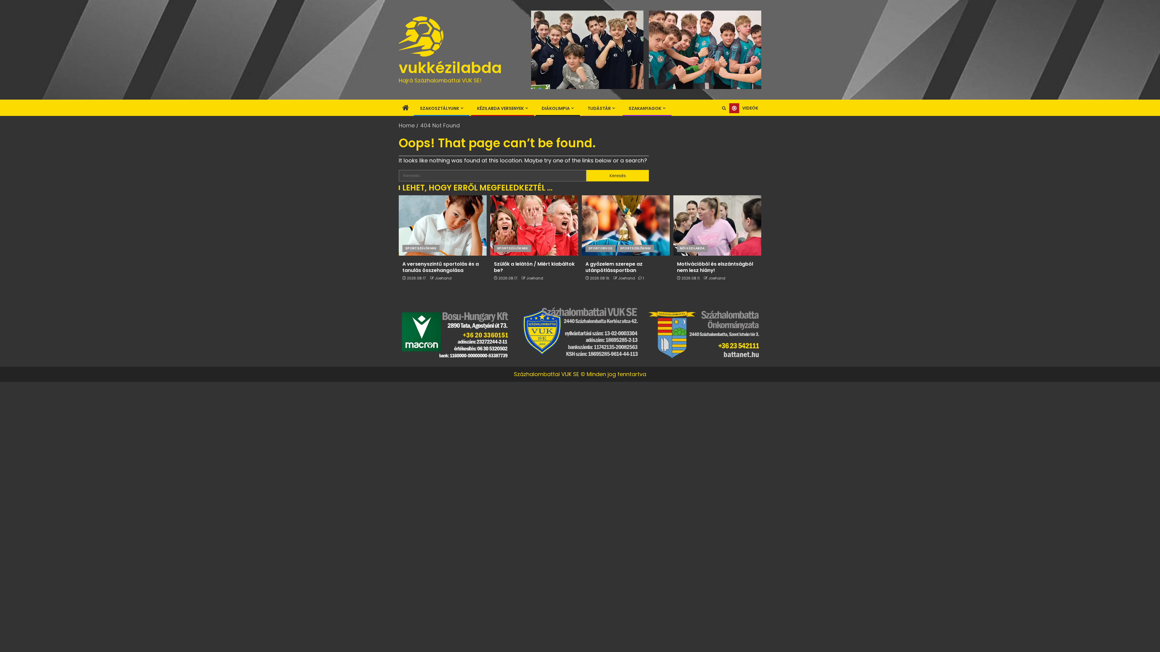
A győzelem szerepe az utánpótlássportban (614, 267)
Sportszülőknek (421, 248)
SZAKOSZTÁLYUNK (439, 108)
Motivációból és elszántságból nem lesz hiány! (715, 267)
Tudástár (599, 108)
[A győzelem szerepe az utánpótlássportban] (626, 225)
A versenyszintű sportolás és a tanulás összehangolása (440, 267)
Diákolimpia (556, 108)
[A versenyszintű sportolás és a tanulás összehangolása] (443, 225)
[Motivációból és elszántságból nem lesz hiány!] (717, 225)
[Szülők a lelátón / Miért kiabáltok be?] (534, 225)
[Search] (724, 108)
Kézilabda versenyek (500, 108)
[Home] (405, 108)
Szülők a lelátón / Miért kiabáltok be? (534, 267)
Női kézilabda (692, 248)
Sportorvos (600, 248)
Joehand (443, 278)
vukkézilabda (450, 67)
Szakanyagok (645, 108)
